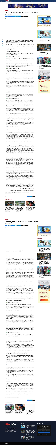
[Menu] (1, 1)
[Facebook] (2, 41)
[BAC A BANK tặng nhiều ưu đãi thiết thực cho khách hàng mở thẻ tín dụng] (44, 34)
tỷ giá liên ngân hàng (8, 193)
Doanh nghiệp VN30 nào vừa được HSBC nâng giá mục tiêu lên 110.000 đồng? (30, 412)
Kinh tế (7, 219)
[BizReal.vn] (8, 1)
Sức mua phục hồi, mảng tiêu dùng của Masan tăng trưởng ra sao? (45, 66)
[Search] (54, 1)
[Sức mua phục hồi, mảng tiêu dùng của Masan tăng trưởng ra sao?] (44, 60)
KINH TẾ (25, 1)
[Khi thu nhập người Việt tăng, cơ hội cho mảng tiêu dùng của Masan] (30, 203)
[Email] (2, 43)
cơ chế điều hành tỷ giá (13, 192)
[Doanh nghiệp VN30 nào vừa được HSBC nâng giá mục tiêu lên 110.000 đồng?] (30, 407)
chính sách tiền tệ (8, 192)
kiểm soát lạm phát (26, 192)
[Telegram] (2, 45)
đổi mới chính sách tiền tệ (20, 192)
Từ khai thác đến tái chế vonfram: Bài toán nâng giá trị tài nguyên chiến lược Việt (9, 209)
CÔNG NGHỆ (30, 1)
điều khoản (43, 434)
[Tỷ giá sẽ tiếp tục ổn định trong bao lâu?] (20, 28)
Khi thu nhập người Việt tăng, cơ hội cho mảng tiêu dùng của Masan (30, 208)
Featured (7, 10)
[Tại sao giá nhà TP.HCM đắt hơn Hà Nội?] (20, 237)
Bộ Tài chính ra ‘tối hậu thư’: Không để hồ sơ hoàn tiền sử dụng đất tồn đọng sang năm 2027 (19, 209)
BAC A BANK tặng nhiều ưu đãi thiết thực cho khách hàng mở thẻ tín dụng (44, 40)
